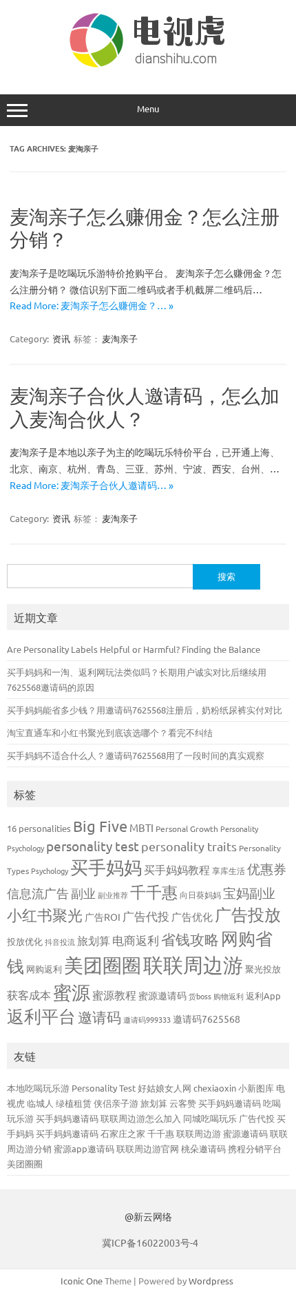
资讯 (61, 338)
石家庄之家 (123, 1133)
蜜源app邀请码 (84, 1148)
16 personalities (39, 828)
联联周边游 (193, 965)
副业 (83, 893)
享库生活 (228, 870)
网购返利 (44, 969)
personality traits (189, 846)
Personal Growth (187, 828)
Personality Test (104, 1088)
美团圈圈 (102, 965)
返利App (263, 995)
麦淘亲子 (120, 338)
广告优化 (192, 916)
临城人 (40, 1103)
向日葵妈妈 (200, 894)
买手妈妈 (106, 867)
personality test (92, 845)
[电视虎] (148, 65)
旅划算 (93, 940)
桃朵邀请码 (203, 1148)
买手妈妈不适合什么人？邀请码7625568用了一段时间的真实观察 (135, 755)
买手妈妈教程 (177, 869)
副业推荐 (113, 894)
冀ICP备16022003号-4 (150, 1242)
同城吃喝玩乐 (210, 1118)
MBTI (141, 827)
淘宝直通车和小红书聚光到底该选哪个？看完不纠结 (110, 732)
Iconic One (82, 1280)
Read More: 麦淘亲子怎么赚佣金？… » (91, 305)
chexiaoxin (214, 1088)
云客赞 (182, 1103)
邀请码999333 (147, 1019)
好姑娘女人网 (164, 1088)
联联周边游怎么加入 (141, 1118)
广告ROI (102, 916)
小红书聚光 (45, 915)
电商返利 (135, 939)
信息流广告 (38, 893)
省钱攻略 (190, 939)
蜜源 (71, 992)
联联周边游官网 (147, 1148)
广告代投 (146, 915)
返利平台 (41, 1016)
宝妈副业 (249, 892)
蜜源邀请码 (162, 995)
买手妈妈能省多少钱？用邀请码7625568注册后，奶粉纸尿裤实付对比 (144, 710)
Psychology (49, 870)
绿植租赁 (74, 1103)
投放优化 (25, 941)
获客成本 (29, 994)
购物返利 (228, 995)
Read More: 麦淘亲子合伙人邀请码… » (91, 485)
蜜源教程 (114, 994)
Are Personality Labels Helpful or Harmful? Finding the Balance (133, 649)
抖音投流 (60, 941)
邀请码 (99, 1016)
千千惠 (154, 892)
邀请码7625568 (206, 1018)
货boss (200, 995)
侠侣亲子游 (116, 1103)
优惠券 (266, 868)
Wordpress (211, 1280)
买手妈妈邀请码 (229, 1103)
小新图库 (256, 1088)
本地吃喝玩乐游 (38, 1088)
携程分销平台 (255, 1148)
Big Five (100, 826)
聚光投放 (263, 969)
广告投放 (248, 914)
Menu (148, 108)
